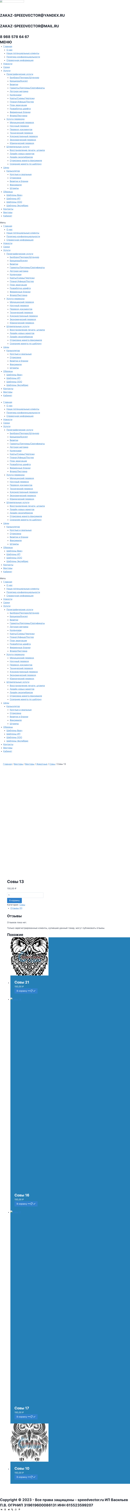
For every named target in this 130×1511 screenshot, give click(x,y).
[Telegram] (8, 1509)
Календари (15, 95)
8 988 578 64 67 (14, 37)
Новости (7, 63)
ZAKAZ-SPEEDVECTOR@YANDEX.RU (32, 15)
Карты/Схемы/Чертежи (22, 98)
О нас (9, 50)
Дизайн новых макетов (22, 153)
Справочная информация (20, 60)
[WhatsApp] (15, 1509)
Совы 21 (21, 982)
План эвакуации (18, 105)
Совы (22, 904)
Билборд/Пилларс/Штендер (24, 77)
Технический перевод (21, 133)
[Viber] (12, 1509)
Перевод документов (21, 129)
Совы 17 (21, 1408)
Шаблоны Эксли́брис (17, 205)
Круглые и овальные (21, 174)
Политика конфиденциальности (23, 57)
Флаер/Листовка (18, 115)
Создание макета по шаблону (26, 164)
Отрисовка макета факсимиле (26, 160)
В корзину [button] (22, 991)
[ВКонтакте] (1, 1509)
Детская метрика (19, 91)
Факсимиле (16, 185)
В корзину (14, 900)
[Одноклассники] (5, 1509)
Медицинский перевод (22, 122)
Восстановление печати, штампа (27, 150)
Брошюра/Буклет (19, 81)
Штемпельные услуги (17, 146)
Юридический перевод (22, 143)
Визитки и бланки (19, 181)
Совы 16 (21, 1195)
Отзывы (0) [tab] (16, 908)
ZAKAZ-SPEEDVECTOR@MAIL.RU (29, 26)
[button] (65, 222)
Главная (7, 46)
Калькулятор (13, 171)
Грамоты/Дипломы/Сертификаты (27, 88)
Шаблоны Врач (14, 195)
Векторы (7, 212)
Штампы (14, 188)
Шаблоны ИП (13, 198)
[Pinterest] (19, 1509)
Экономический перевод (23, 140)
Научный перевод (19, 126)
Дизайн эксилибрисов (21, 157)
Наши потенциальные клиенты (22, 53)
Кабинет (7, 216)
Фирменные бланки (20, 112)
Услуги (6, 70)
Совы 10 (21, 1468)
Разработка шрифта (20, 108)
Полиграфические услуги (19, 74)
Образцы (8, 191)
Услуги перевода (15, 119)
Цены (6, 167)
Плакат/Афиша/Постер (22, 101)
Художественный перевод (24, 136)
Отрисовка (15, 178)
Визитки (14, 84)
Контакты (8, 209)
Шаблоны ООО (14, 202)
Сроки (6, 67)
